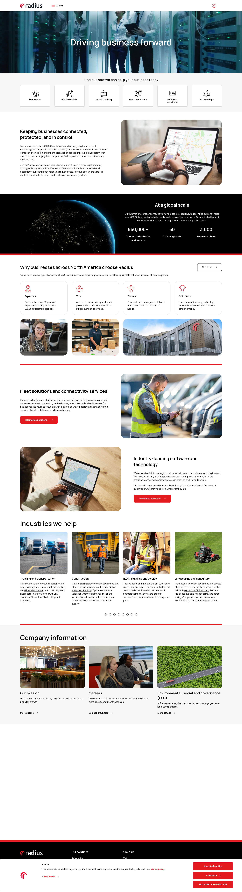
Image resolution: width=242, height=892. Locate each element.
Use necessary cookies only (213, 884)
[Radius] (31, 5)
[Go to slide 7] (132, 614)
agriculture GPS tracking (196, 590)
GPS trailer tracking (34, 590)
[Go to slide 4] (119, 614)
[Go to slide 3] (114, 614)
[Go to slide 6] (127, 614)
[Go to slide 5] (123, 614)
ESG (125, 858)
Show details (48, 876)
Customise (211, 875)
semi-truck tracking (55, 587)
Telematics (77, 858)
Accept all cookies (213, 866)
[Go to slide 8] (136, 614)
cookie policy (157, 869)
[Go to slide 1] (106, 614)
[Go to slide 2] (110, 614)
